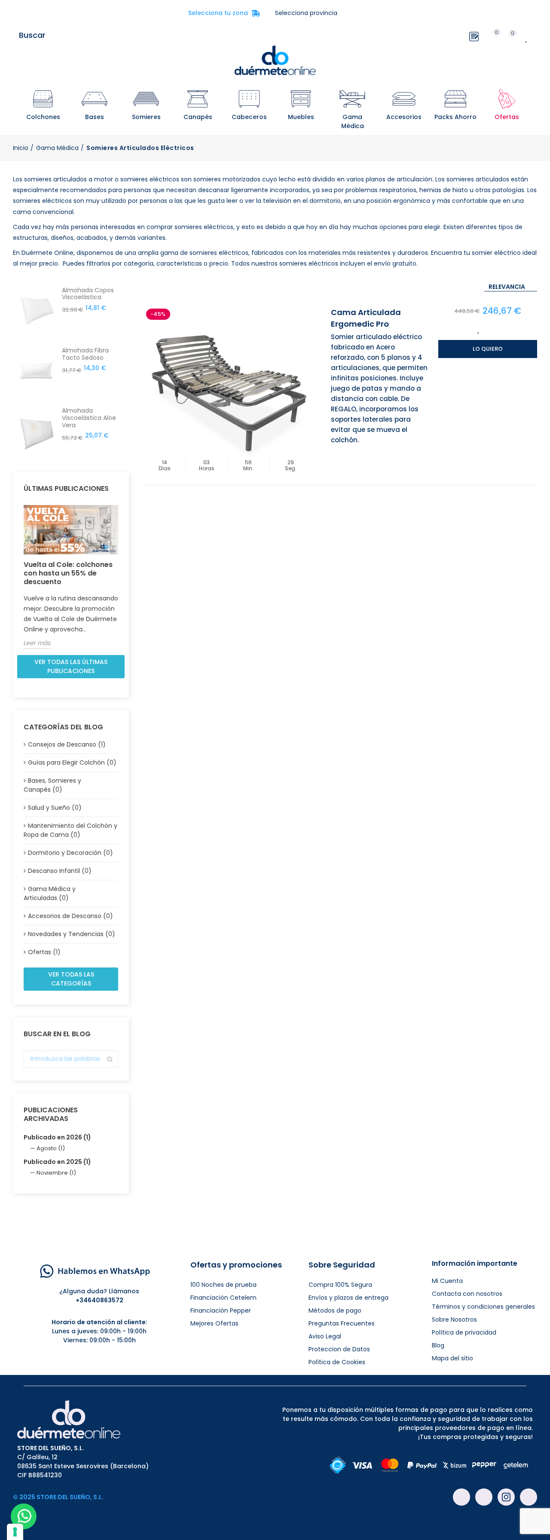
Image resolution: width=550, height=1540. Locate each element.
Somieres (146, 117)
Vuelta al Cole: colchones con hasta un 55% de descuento (68, 573)
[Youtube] (483, 1497)
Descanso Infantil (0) (60, 870)
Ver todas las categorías (71, 979)
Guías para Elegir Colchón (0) (72, 762)
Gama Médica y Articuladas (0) (50, 893)
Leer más (37, 643)
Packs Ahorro (455, 117)
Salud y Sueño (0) (55, 807)
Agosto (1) (51, 1148)
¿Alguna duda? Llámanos (99, 1291)
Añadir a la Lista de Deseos (479, 329)
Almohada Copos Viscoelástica (88, 294)
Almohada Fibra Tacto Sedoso (85, 354)
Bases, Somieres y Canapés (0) (52, 785)
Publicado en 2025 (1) (57, 1161)
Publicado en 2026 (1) (57, 1137)
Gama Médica (352, 121)
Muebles (301, 117)
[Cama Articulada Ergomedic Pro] (228, 390)
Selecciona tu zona (224, 13)
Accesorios (404, 117)
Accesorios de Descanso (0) (70, 916)
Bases (94, 117)
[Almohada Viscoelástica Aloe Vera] (36, 430)
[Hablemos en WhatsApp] (95, 1270)
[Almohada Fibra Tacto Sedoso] (36, 370)
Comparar (497, 329)
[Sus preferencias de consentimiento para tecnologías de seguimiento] (15, 1532)
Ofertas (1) (44, 952)
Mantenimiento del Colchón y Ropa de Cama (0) (70, 830)
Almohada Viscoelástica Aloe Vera (89, 418)
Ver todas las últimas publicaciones (70, 666)
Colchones (43, 117)
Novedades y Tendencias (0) (71, 934)
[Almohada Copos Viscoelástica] (36, 310)
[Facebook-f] (461, 1497)
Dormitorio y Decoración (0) (70, 852)
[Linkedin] (528, 1497)
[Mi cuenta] (541, 35)
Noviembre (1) (56, 1173)
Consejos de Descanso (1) (67, 744)
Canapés (197, 117)
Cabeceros (249, 117)
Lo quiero (488, 349)
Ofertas (507, 117)
